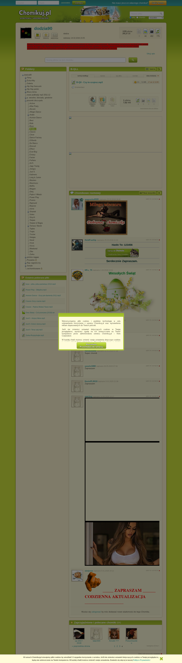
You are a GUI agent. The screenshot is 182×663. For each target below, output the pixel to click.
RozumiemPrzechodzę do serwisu (91, 345)
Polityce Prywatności (141, 660)
